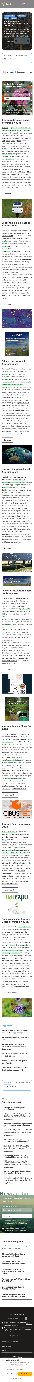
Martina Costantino (21, 863)
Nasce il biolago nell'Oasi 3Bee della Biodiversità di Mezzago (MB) (15, 1069)
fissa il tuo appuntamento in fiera (14, 789)
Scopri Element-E (10, 993)
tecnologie (21, 72)
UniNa (13, 141)
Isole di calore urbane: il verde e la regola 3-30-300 (14, 1055)
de (17, 1335)
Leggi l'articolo (12, 41)
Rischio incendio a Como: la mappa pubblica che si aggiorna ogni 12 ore (15, 1032)
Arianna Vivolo (15, 770)
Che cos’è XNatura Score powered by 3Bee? (13, 1255)
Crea (19, 141)
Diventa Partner (7, 1346)
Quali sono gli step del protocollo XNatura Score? (14, 1263)
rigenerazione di (23, 403)
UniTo (8, 141)
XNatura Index (8, 72)
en (14, 1335)
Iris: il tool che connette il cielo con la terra (15, 1039)
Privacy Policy (19, 1369)
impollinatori (26, 259)
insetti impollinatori (18, 606)
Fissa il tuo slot (9, 795)
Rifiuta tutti (9, 1374)
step (30, 72)
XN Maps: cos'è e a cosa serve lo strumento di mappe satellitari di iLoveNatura (14, 1047)
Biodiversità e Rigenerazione (10, 1342)
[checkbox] (4, 104)
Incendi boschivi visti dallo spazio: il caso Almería (15, 1062)
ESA (3, 141)
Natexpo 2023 (16, 174)
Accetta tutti (25, 1374)
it (11, 1335)
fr (21, 1335)
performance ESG (22, 986)
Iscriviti (9, 98)
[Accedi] (24, 4)
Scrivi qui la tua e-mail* (12, 91)
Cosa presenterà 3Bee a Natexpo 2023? (13, 1288)
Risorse (4, 1350)
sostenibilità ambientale (10, 961)
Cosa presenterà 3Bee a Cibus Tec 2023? (16, 1280)
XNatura (5, 128)
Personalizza (17, 1378)
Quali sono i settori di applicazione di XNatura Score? (13, 1271)
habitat (4, 405)
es (24, 1335)
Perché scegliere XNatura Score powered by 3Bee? (13, 1296)
